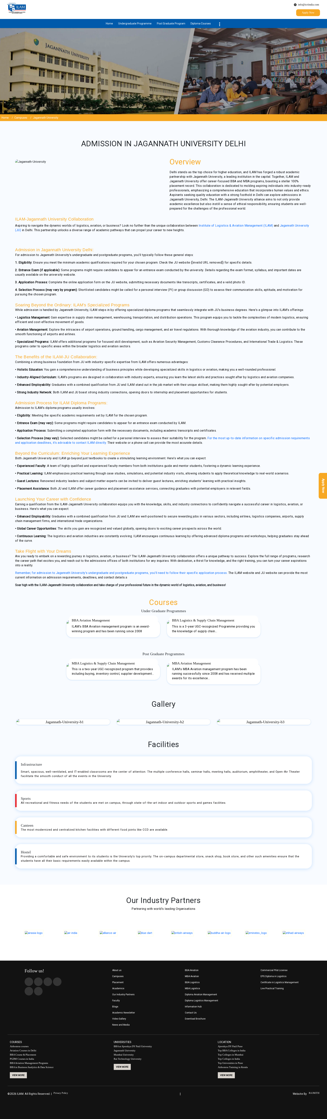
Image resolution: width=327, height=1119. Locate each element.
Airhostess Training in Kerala (233, 1067)
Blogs (115, 1007)
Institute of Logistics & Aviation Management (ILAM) (236, 225)
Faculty (116, 1000)
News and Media (121, 1025)
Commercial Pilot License (274, 970)
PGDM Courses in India (22, 1059)
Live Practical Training (272, 988)
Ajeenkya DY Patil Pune (230, 1046)
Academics (118, 988)
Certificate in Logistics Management (280, 982)
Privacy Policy (61, 1093)
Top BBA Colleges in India (231, 1050)
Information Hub (193, 1007)
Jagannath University (124, 1050)
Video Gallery (119, 1019)
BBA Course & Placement (23, 1055)
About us (116, 970)
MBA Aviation (192, 976)
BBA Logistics (192, 982)
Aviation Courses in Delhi (23, 1050)
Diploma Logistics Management (201, 1000)
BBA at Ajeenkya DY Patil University (133, 1046)
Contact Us (191, 1013)
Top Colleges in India (229, 1059)
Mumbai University (124, 1055)
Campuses (20, 117)
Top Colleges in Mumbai (230, 1055)
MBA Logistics (192, 988)
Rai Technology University (128, 1059)
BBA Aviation (192, 970)
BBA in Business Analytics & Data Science (32, 1067)
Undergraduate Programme (135, 23)
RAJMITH (314, 1093)
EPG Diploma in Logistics (274, 976)
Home (109, 23)
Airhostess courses (19, 1046)
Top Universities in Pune (230, 1063)
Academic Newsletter (123, 1013)
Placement (118, 982)
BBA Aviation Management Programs (29, 1063)
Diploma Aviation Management (201, 994)
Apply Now (308, 12)
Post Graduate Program (171, 23)
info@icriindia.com (308, 4)
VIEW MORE (18, 1075)
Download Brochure (195, 1019)
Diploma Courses (201, 23)
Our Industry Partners (123, 994)
